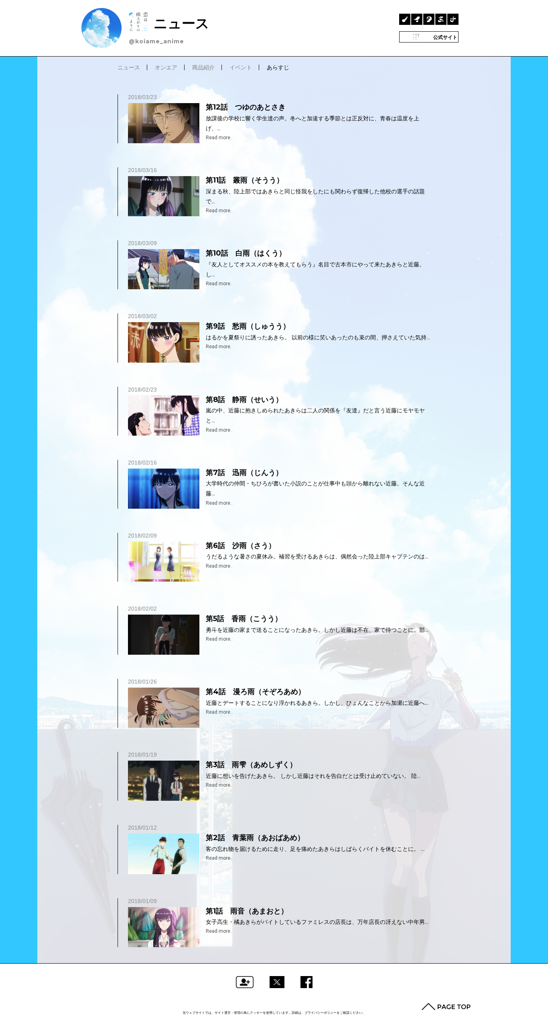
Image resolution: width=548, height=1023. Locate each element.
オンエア (166, 67)
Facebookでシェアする (306, 982)
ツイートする (277, 982)
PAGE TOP (446, 1006)
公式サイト (444, 37)
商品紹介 (203, 67)
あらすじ (278, 67)
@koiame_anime (156, 41)
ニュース (179, 23)
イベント (240, 67)
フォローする (245, 982)
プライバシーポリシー (320, 1013)
